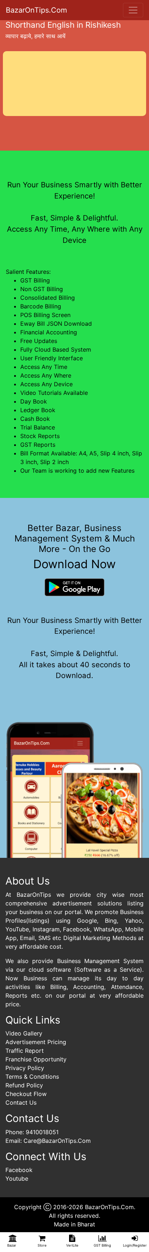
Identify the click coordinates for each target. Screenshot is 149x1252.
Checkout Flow (26, 1093)
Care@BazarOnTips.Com (57, 1140)
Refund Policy (24, 1085)
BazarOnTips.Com (36, 10)
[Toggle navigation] (133, 10)
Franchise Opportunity (36, 1059)
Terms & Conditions (32, 1076)
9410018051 (42, 1132)
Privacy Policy (24, 1067)
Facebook (19, 1169)
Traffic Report (24, 1050)
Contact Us (21, 1102)
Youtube (16, 1178)
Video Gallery (23, 1033)
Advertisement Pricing (35, 1042)
